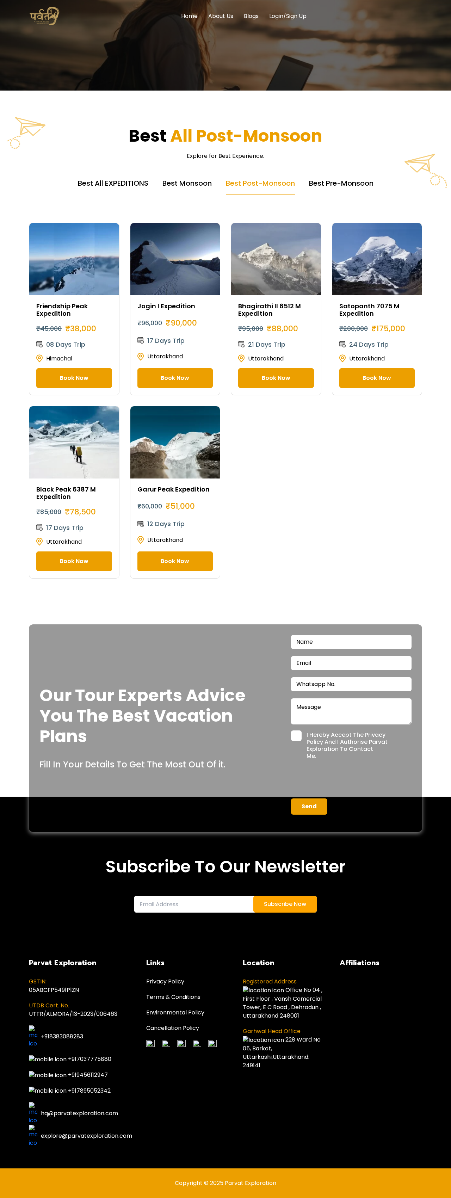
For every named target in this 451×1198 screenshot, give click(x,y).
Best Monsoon (187, 183)
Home (189, 16)
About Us (220, 16)
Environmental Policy (175, 1012)
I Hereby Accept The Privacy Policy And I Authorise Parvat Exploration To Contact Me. (347, 745)
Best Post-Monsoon (260, 183)
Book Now (74, 378)
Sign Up (296, 16)
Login (276, 16)
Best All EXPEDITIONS (113, 183)
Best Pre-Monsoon (341, 183)
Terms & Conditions (173, 997)
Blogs (251, 16)
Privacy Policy (165, 981)
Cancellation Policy (172, 1028)
